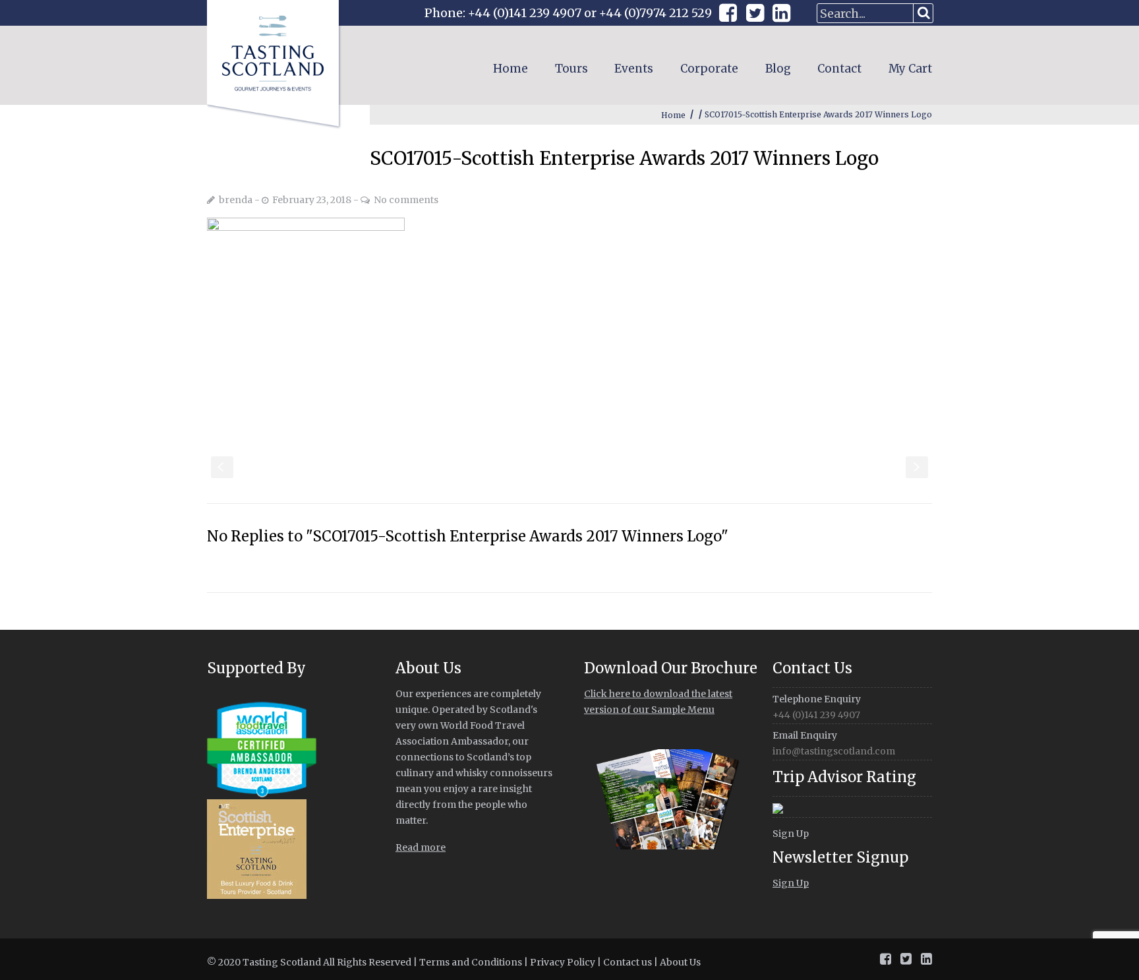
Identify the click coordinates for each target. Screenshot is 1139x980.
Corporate (709, 68)
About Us (680, 962)
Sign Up (791, 834)
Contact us (627, 962)
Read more (420, 847)
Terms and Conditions (470, 962)
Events (633, 68)
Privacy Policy (562, 962)
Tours (571, 68)
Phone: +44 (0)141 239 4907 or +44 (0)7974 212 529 (568, 12)
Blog (778, 68)
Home (510, 68)
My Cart (910, 68)
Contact (839, 68)
